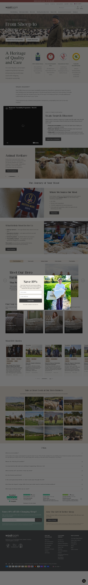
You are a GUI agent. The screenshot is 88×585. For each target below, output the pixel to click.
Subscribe (31, 300)
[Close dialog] (69, 277)
